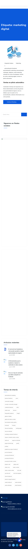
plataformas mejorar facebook (11, 449)
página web (15, 464)
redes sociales (16, 467)
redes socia (7, 467)
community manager (9, 401)
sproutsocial (7, 473)
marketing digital (12, 76)
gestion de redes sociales (10, 419)
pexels (17, 443)
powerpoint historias (9, 458)
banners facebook (8, 398)
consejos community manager (11, 404)
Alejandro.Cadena (8, 63)
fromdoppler (16, 74)
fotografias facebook (9, 413)
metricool (7, 440)
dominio (14, 410)
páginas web (7, 464)
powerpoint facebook (9, 455)
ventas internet (18, 482)
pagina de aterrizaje (9, 443)
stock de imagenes (17, 473)
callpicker (11, 72)
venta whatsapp (8, 485)
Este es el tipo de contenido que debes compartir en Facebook (15, 375)
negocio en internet (16, 440)
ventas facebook (8, 482)
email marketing (18, 72)
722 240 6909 (11, 507)
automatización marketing (9, 70)
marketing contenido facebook (11, 434)
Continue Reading (11, 102)
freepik (18, 413)
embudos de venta (8, 74)
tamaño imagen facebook (10, 479)
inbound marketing (9, 428)
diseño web (7, 410)
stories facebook (8, 476)
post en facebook (8, 452)
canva (17, 398)
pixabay (6, 446)
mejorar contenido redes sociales (12, 437)
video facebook (18, 485)
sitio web (19, 470)
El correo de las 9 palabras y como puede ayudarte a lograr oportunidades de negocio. (16, 351)
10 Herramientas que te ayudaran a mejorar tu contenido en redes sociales (15, 363)
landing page (18, 428)
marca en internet (8, 431)
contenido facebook (9, 407)
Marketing (18, 63)
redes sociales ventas (9, 470)
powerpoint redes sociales (10, 461)
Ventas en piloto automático (13, 82)
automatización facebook (10, 68)
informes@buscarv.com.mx (14, 509)
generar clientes (8, 416)
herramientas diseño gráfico (11, 422)
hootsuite (7, 425)
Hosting (13, 425)
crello (17, 407)
